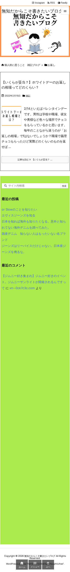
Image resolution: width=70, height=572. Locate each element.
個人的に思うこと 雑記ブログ (22, 65)
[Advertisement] (35, 340)
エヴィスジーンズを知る (18, 215)
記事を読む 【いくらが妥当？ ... (35, 159)
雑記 (28, 95)
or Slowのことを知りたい (19, 209)
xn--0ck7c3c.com (22, 288)
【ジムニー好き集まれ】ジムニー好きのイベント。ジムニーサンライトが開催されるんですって (34, 282)
